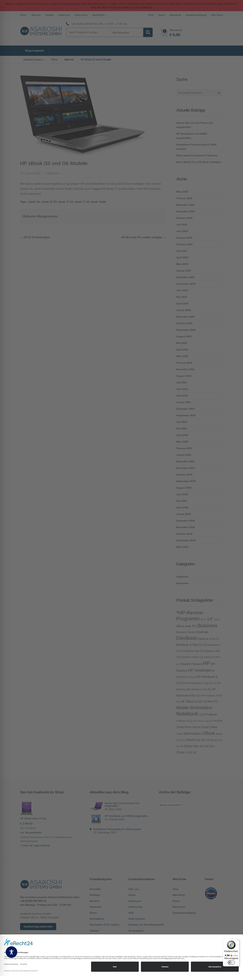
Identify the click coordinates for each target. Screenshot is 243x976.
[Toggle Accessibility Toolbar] (11, 952)
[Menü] (237, 941)
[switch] (231, 962)
